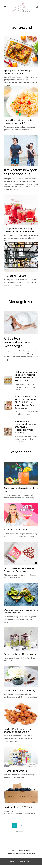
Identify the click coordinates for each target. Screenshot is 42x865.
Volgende (19, 831)
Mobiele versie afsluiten (21, 861)
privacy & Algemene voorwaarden (21, 853)
